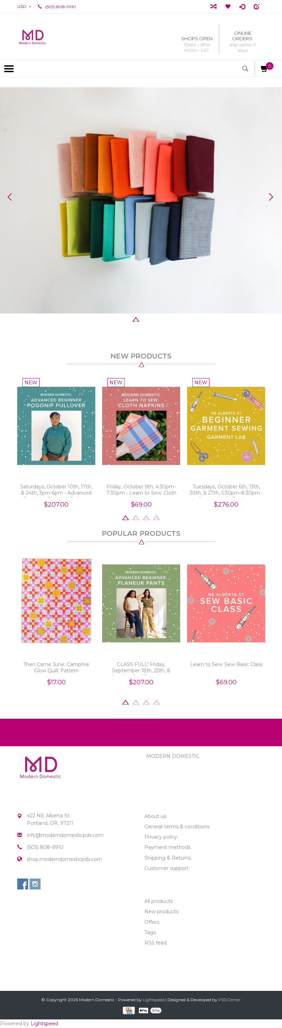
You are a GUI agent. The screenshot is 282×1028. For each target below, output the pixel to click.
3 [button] (135, 318)
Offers (151, 922)
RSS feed (155, 943)
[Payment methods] (128, 1010)
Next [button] (270, 197)
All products (158, 901)
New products (161, 911)
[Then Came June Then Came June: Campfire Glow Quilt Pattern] (56, 604)
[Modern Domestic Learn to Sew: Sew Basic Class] (226, 604)
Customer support (166, 868)
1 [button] (115, 318)
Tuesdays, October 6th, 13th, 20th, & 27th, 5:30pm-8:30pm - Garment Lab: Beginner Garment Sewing (226, 490)
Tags (150, 932)
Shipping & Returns (167, 858)
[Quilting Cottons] (141, 200)
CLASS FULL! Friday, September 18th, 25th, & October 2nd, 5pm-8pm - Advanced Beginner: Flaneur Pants (141, 668)
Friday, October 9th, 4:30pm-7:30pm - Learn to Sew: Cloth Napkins (141, 490)
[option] (141, 200)
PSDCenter (229, 999)
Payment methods (167, 847)
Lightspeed (153, 999)
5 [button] (156, 318)
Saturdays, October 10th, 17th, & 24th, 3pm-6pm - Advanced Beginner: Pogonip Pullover (56, 490)
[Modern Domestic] (32, 36)
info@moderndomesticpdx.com (65, 835)
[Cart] (264, 70)
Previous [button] (12, 197)
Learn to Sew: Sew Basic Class (226, 664)
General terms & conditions (176, 826)
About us (155, 816)
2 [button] (125, 318)
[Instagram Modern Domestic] (35, 883)
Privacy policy (160, 837)
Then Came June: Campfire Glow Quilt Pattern (56, 667)
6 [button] (166, 318)
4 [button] (146, 318)
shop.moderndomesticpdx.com (64, 859)
